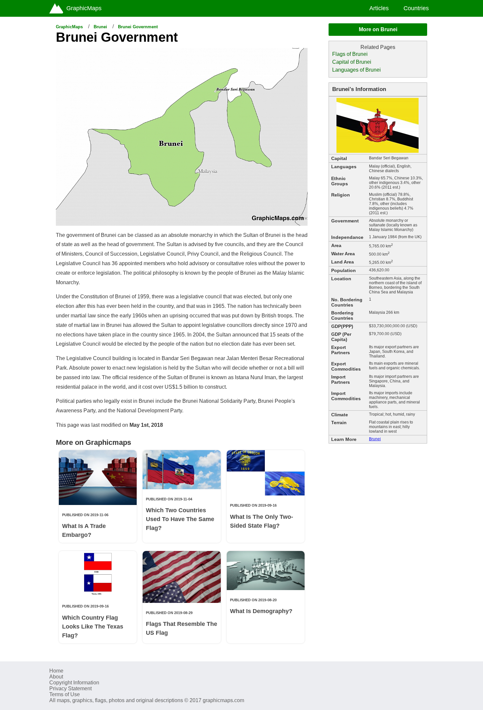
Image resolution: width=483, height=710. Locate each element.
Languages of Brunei (356, 70)
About (56, 676)
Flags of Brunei (350, 54)
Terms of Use (64, 694)
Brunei (100, 26)
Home (56, 671)
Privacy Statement (70, 688)
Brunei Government (138, 26)
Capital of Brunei (351, 62)
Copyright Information (74, 682)
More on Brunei (378, 29)
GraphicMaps (69, 26)
